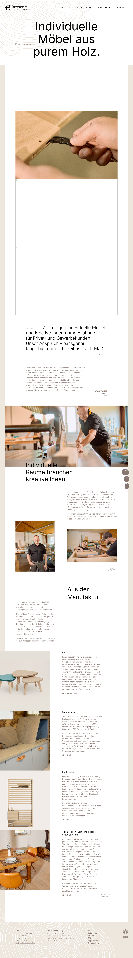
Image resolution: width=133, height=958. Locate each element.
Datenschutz (93, 943)
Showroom (50, 641)
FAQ (90, 938)
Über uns (65, 7)
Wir (89, 930)
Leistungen (84, 7)
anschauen (67, 693)
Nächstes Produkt (105, 895)
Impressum (93, 940)
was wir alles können (101, 392)
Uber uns (103, 354)
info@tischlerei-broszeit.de (25, 943)
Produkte (104, 7)
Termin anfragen (112, 569)
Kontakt (122, 7)
